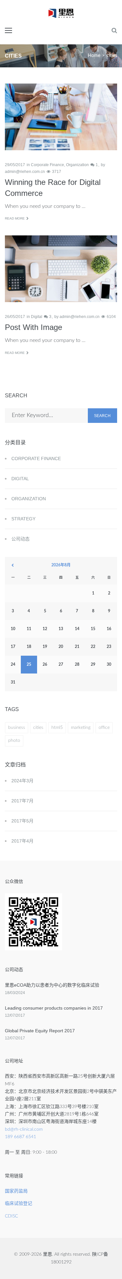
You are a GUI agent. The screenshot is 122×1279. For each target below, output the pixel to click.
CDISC (11, 1216)
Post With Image (33, 327)
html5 (57, 727)
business (16, 727)
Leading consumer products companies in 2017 (54, 1008)
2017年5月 (22, 820)
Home (94, 55)
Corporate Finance (47, 165)
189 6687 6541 (20, 1137)
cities (38, 727)
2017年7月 (22, 800)
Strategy (23, 518)
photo (14, 740)
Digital (36, 316)
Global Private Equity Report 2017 (40, 1030)
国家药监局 (16, 1191)
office (104, 727)
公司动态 (20, 538)
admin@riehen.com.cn (25, 171)
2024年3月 (22, 780)
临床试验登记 (18, 1203)
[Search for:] (46, 415)
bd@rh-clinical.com (24, 1129)
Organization (77, 165)
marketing (80, 727)
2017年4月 (22, 840)
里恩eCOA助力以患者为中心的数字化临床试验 (52, 985)
